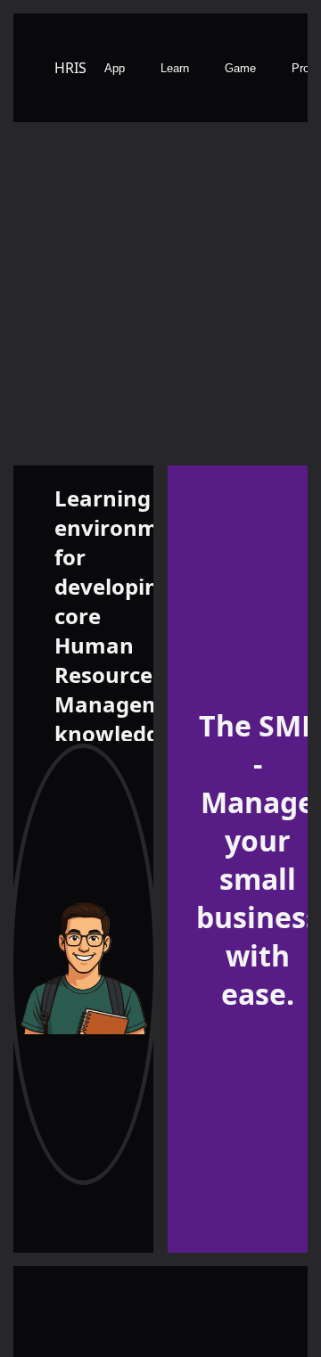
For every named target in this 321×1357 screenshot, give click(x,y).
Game (240, 68)
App (114, 68)
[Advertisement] (160, 296)
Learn (174, 68)
